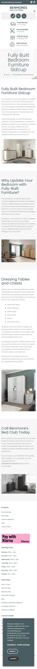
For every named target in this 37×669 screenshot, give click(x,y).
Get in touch (5, 584)
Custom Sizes (5, 527)
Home (7, 74)
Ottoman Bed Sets (7, 519)
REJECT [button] (13, 651)
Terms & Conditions (8, 610)
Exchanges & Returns (8, 606)
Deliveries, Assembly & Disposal (11, 603)
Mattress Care (6, 592)
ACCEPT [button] (13, 659)
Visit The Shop (6, 588)
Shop (3, 523)
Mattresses (5, 516)
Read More (11, 645)
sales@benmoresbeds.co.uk (11, 463)
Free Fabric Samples (8, 595)
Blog (2, 599)
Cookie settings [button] (23, 645)
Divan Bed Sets (6, 512)
